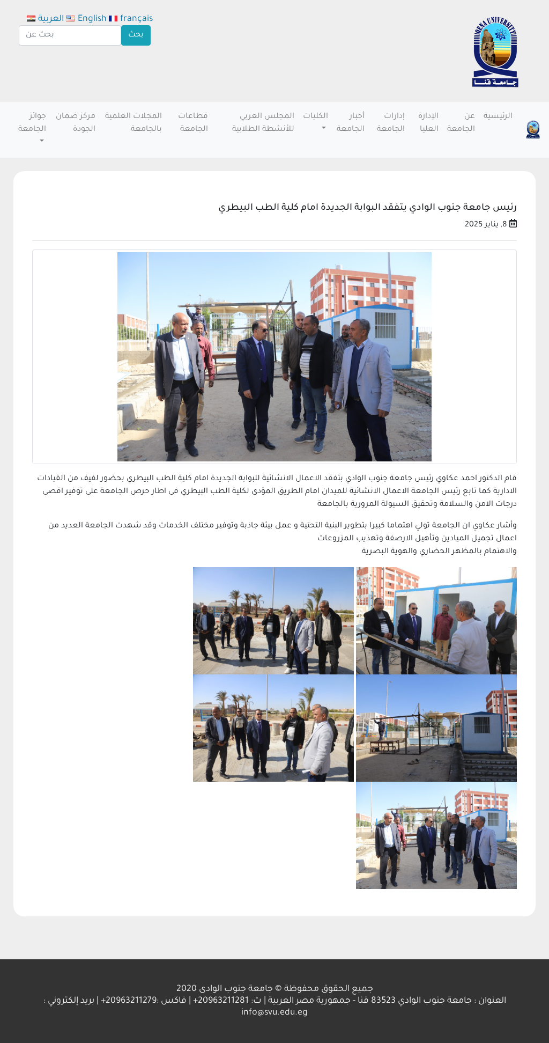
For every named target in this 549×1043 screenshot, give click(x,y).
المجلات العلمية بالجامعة (133, 123)
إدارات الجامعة (391, 123)
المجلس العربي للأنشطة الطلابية (263, 123)
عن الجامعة (461, 123)
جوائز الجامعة (32, 123)
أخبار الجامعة (351, 123)
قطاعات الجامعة (193, 123)
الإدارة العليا (428, 123)
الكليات (315, 117)
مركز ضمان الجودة (75, 123)
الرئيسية (498, 117)
